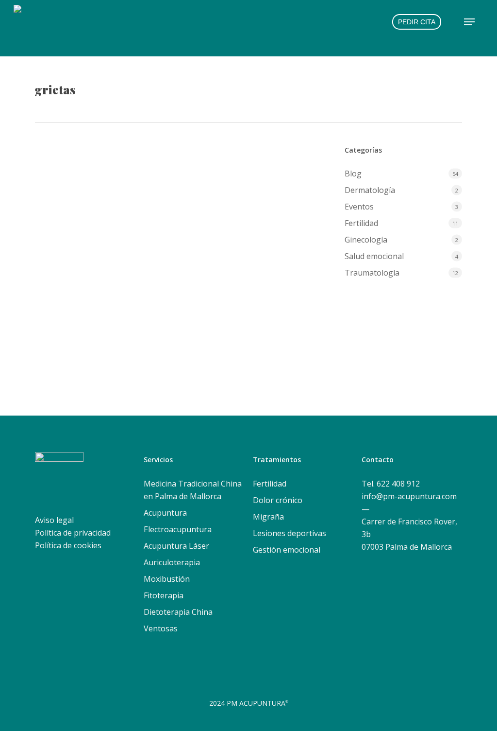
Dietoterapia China (178, 612)
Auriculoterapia (172, 562)
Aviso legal (54, 520)
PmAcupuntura (72, 239)
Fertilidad (361, 223)
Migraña (268, 516)
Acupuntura (165, 512)
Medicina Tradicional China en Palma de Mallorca (193, 490)
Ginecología (366, 239)
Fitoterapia (163, 595)
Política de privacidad (73, 532)
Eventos (359, 206)
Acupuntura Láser (176, 545)
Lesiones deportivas (289, 533)
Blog (353, 173)
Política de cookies (68, 545)
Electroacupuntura (178, 529)
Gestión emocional (286, 549)
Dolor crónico (277, 500)
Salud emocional (374, 256)
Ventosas (161, 628)
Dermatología (118, 239)
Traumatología (372, 272)
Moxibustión (167, 579)
